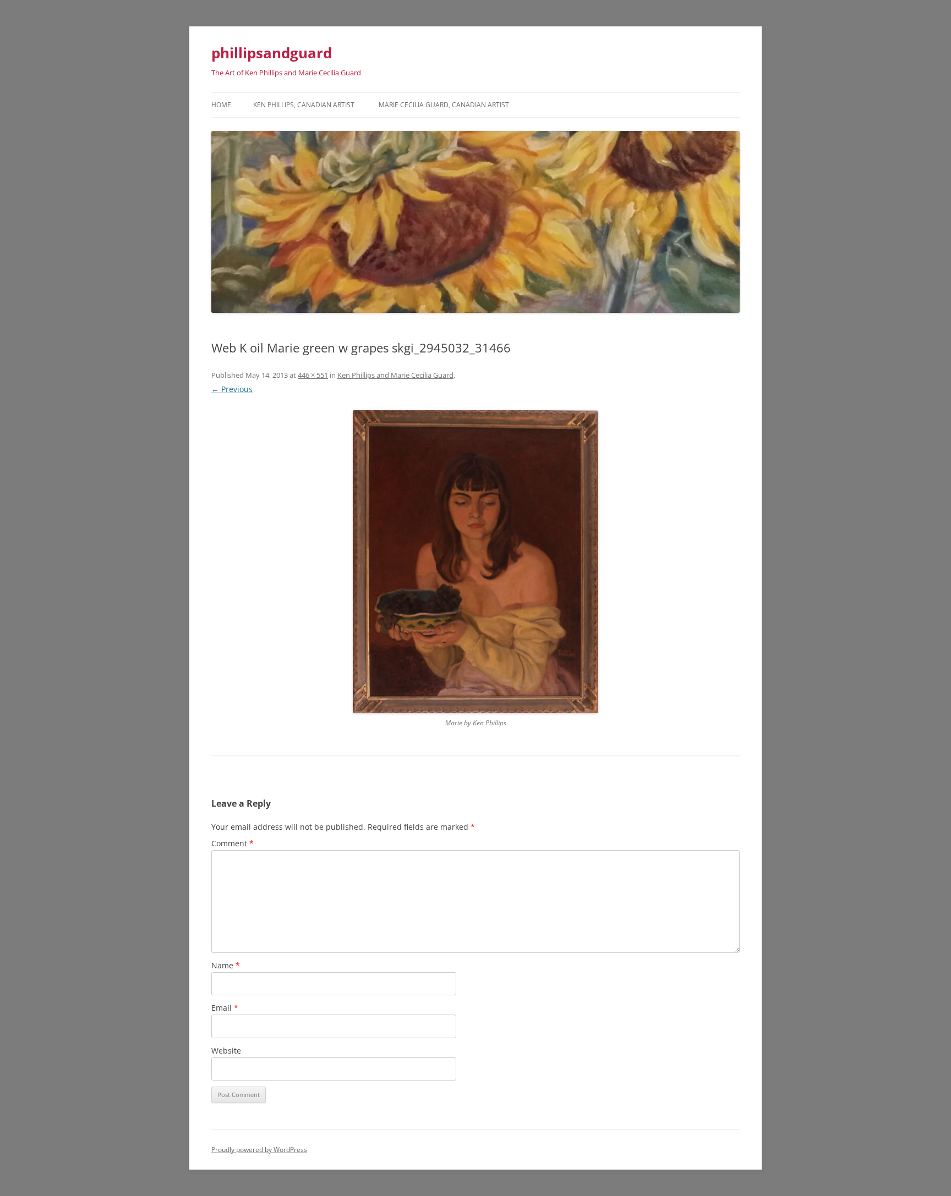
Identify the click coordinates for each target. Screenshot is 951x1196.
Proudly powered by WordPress (259, 1149)
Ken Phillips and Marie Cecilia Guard (395, 375)
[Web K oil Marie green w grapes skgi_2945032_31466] (475, 561)
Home (221, 104)
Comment (232, 843)
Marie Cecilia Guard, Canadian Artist (444, 104)
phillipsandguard (271, 53)
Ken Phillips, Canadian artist (303, 104)
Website (226, 1050)
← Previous (232, 389)
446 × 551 (313, 375)
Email (224, 1007)
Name (225, 965)
